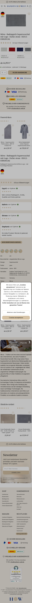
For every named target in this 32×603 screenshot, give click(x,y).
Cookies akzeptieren (16, 317)
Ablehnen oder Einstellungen (16, 312)
